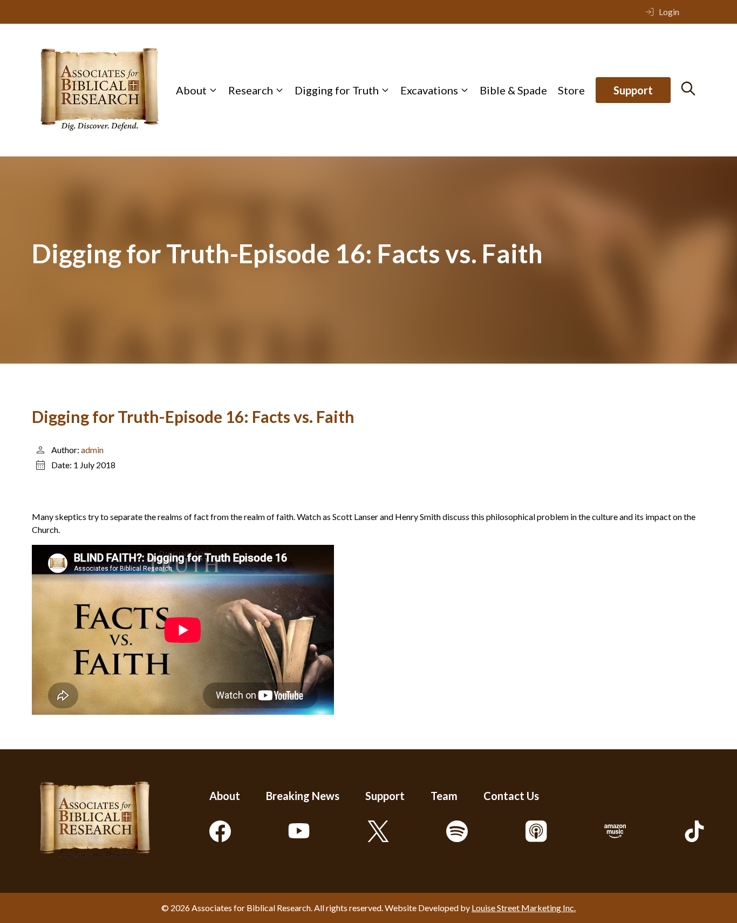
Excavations (429, 90)
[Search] (688, 88)
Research (250, 90)
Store (571, 90)
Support (633, 90)
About (191, 90)
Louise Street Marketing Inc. (524, 908)
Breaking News (302, 795)
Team (444, 795)
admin (92, 450)
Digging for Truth (337, 90)
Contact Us (511, 795)
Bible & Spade (513, 90)
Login (669, 11)
